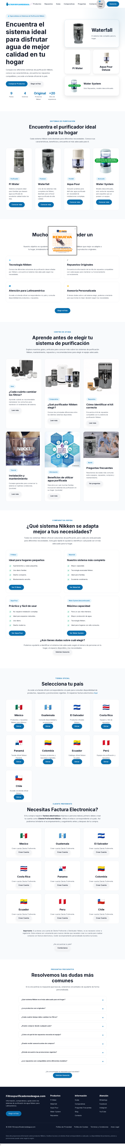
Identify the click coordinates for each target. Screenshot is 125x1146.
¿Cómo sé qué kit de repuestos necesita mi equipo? (41, 1035)
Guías (58, 4)
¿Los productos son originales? (33, 1008)
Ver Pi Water (16, 587)
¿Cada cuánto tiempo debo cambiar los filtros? (39, 1017)
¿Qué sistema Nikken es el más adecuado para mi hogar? (43, 999)
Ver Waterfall (75, 587)
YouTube (102, 1112)
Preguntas (82, 4)
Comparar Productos (17, 84)
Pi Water (53, 1100)
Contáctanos (63, 948)
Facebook (103, 1104)
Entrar (19, 726)
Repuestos (49, 4)
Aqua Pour (54, 1108)
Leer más (15, 410)
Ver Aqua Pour (17, 633)
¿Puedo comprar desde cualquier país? (36, 1026)
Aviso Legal (115, 1127)
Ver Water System (77, 633)
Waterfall (53, 1104)
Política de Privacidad (64, 1127)
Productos (37, 4)
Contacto (92, 4)
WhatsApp (103, 1100)
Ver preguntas (94, 483)
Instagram (103, 1108)
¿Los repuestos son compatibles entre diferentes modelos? (44, 1061)
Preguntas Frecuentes (83, 1108)
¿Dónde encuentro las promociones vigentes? (39, 1052)
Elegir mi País (36, 84)
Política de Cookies (81, 1127)
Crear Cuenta (23, 852)
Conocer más (17, 205)
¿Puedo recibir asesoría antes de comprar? (38, 1043)
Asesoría (112, 4)
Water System (55, 1112)
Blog (76, 1112)
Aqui (96, 693)
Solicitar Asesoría (62, 652)
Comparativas (69, 4)
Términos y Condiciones (99, 1127)
